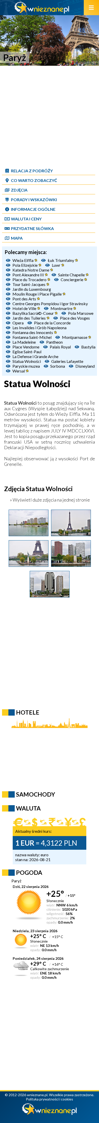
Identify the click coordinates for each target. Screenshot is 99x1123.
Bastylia (88, 346)
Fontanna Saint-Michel (32, 337)
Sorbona (57, 366)
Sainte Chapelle (72, 274)
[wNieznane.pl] (41, 11)
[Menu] (91, 7)
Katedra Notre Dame (31, 269)
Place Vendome (25, 346)
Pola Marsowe (80, 313)
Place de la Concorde (52, 322)
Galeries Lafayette (67, 361)
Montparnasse (75, 337)
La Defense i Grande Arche (35, 356)
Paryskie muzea (26, 366)
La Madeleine (24, 342)
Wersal (19, 370)
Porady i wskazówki (34, 199)
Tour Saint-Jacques (29, 284)
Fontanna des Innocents (33, 332)
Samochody (35, 794)
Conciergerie (72, 279)
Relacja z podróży (32, 170)
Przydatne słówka (32, 228)
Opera (18, 322)
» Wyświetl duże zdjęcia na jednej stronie (49, 500)
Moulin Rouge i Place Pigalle (37, 294)
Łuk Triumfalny (61, 260)
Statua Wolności (26, 361)
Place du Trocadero (29, 279)
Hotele (27, 712)
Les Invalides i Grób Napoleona (39, 327)
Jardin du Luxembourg (31, 289)
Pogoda (29, 872)
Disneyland (85, 366)
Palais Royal (60, 346)
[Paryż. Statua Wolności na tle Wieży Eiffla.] (28, 565)
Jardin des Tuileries (29, 318)
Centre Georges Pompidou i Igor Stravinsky (50, 303)
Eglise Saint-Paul (26, 351)
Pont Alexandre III (28, 274)
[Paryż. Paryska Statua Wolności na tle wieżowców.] (71, 565)
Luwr (56, 265)
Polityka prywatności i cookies (49, 1099)
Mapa (17, 238)
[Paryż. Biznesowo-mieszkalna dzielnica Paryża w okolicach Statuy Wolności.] (50, 595)
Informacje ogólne (33, 209)
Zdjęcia (19, 190)
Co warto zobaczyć (34, 180)
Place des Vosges (75, 318)
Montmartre (62, 308)
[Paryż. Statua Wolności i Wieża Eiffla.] (71, 534)
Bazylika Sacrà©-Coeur (33, 313)
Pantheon (54, 342)
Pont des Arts (24, 298)
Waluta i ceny (26, 218)
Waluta (28, 808)
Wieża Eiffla (23, 260)
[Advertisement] (49, 116)
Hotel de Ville (24, 308)
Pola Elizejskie (25, 265)
